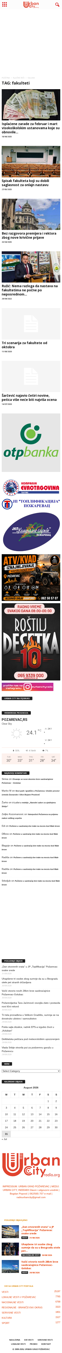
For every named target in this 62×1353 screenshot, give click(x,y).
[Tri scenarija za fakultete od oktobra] (31, 323)
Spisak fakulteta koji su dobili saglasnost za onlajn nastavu (25, 183)
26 (23, 1127)
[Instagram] (27, 1204)
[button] (56, 5)
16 (56, 1114)
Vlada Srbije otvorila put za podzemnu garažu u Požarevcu (27, 1049)
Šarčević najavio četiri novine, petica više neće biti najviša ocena (29, 397)
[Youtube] (41, 1204)
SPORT (5, 1323)
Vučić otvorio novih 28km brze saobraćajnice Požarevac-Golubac (26, 992)
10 (6, 1114)
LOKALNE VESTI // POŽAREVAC (19, 1297)
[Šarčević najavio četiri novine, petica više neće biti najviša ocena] (31, 376)
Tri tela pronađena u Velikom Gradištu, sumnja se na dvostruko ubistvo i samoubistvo (30, 1017)
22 (48, 1120)
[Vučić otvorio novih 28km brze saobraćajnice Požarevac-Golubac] (10, 1266)
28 (40, 1127)
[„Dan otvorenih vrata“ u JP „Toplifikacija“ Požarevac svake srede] (10, 1231)
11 (14, 1114)
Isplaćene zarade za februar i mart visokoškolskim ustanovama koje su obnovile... (31, 128)
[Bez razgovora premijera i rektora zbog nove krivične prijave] (31, 214)
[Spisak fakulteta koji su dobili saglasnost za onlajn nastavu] (31, 161)
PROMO (33, 1344)
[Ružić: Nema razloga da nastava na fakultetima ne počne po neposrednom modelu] (31, 267)
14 (40, 1114)
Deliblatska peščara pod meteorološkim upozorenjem (31, 1039)
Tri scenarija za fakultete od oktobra (24, 345)
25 (14, 1127)
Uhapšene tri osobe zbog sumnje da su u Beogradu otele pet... (40, 1247)
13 (32, 1114)
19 (23, 1120)
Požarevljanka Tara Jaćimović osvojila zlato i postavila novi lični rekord (31, 1004)
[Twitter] (34, 1204)
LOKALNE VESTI (18, 1344)
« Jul (4, 1139)
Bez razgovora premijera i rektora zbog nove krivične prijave (29, 235)
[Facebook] (20, 1204)
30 (56, 1127)
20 (32, 1120)
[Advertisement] (31, 42)
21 (40, 1120)
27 (32, 1127)
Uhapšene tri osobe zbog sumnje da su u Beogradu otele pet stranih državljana (30, 980)
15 (48, 1114)
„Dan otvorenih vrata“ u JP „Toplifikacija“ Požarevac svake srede (30, 968)
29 (48, 1127)
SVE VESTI (29, 1340)
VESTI (24, 1237)
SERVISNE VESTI (11, 1312)
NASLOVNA (14, 1340)
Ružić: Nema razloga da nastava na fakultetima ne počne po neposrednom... (30, 290)
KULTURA (7, 1318)
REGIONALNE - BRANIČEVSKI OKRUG (22, 1307)
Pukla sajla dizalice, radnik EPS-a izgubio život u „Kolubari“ (28, 1029)
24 (6, 1127)
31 (6, 1134)
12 (23, 1114)
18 (14, 1120)
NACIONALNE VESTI (31, 1255)
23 (56, 1120)
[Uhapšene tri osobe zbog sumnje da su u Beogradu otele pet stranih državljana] (10, 1249)
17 (6, 1120)
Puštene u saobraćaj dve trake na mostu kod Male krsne (34, 826)
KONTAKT (46, 1344)
